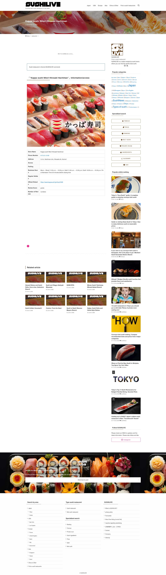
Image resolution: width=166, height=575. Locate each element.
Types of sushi (121, 106)
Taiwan (115, 103)
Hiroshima (127, 82)
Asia (120, 77)
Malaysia (123, 93)
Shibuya (115, 97)
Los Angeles (32, 525)
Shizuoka (121, 97)
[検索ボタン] (138, 5)
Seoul (30, 559)
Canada (115, 79)
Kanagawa (118, 90)
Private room (70, 532)
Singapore (128, 97)
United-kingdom (134, 107)
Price (68, 539)
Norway (135, 93)
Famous (69, 528)
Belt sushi (69, 546)
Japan (30, 508)
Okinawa (116, 95)
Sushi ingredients (71, 535)
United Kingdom (33, 535)
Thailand (121, 103)
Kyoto (124, 90)
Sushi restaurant (71, 508)
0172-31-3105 (45, 155)
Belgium (124, 77)
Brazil (129, 77)
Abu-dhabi (114, 77)
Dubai (131, 79)
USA (29, 518)
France (115, 82)
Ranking (69, 524)
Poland (126, 95)
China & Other (32, 563)
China (120, 79)
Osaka (121, 95)
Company (107, 534)
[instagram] (125, 66)
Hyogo (115, 86)
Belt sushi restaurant (72, 512)
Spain (30, 539)
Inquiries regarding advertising (113, 523)
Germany (121, 82)
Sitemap (107, 538)
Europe (30, 529)
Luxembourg (116, 93)
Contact (107, 530)
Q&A (68, 543)
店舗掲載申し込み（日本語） (113, 527)
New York (129, 93)
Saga (131, 95)
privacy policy (108, 512)
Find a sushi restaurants (35, 566)
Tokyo (127, 103)
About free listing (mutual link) (113, 519)
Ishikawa (121, 86)
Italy (126, 86)
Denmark (126, 79)
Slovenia (134, 97)
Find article (108, 516)
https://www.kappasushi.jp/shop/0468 (52, 182)
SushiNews (120, 100)
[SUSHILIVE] (43, 4)
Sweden (130, 101)
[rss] (127, 66)
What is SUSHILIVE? (111, 508)
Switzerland (32, 545)
